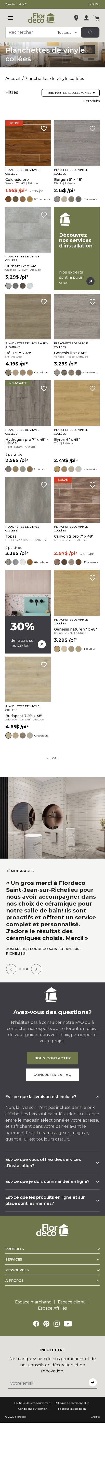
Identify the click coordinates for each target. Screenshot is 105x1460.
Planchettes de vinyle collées (54, 78)
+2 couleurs (41, 372)
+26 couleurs (42, 199)
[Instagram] (57, 1324)
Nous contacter (52, 1058)
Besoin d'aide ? (16, 4)
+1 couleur (40, 469)
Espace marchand (33, 1302)
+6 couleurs (41, 562)
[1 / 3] (20, 969)
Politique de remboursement (32, 1403)
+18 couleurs (90, 562)
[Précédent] (11, 969)
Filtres (11, 92)
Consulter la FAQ (52, 1075)
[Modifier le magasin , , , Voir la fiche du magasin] (76, 18)
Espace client (71, 1302)
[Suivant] (36, 969)
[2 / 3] (24, 969)
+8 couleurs (90, 199)
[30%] (28, 611)
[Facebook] (36, 1324)
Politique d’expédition (72, 1408)
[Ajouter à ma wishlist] (44, 128)
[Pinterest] (46, 1324)
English (94, 4)
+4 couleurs (90, 372)
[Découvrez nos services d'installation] (77, 248)
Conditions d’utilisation (32, 1408)
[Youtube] (68, 1324)
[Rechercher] (90, 32)
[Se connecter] (86, 18)
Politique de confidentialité (72, 1403)
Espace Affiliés (52, 1308)
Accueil (12, 78)
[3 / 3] (27, 969)
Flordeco (20, 1416)
